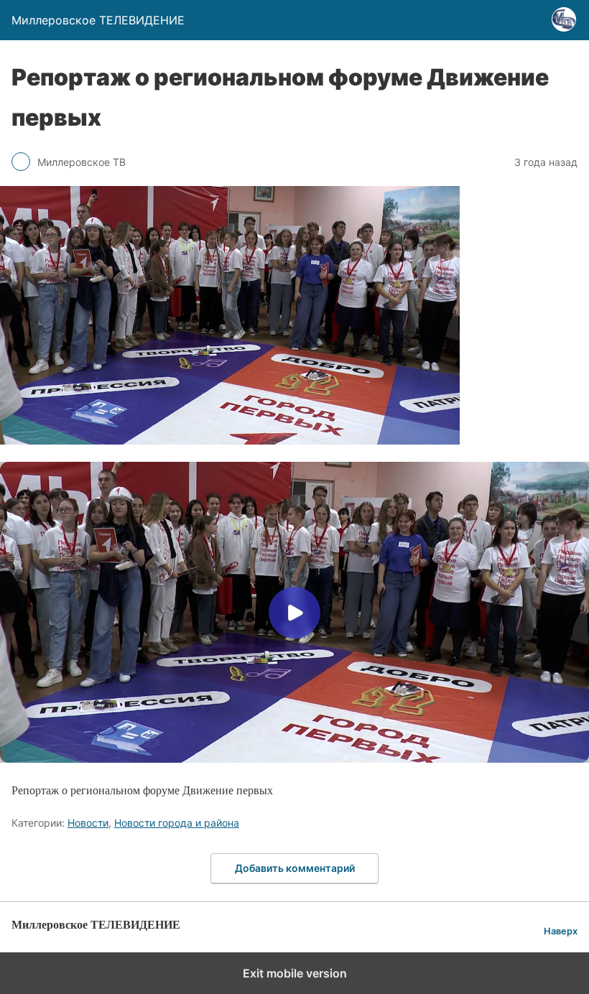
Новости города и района (176, 823)
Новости (88, 823)
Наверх (561, 931)
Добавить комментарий (295, 868)
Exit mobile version (295, 973)
